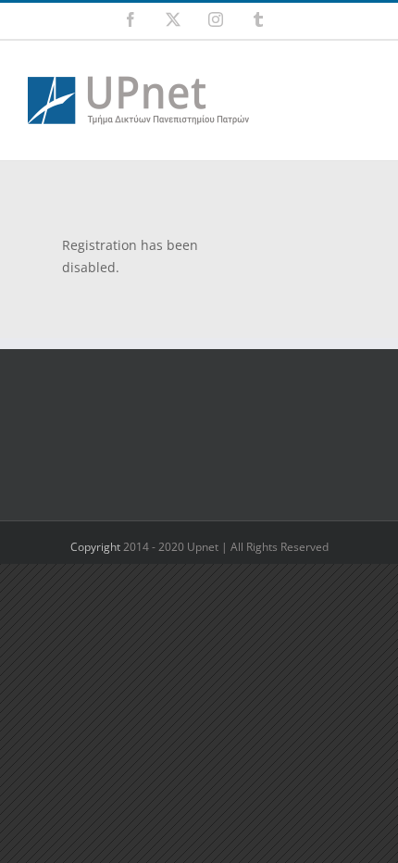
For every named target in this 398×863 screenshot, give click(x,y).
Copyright (96, 547)
